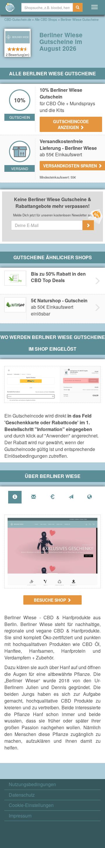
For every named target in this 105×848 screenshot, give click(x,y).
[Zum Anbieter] (52, 552)
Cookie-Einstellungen (31, 805)
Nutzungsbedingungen (32, 784)
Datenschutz (22, 795)
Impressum (20, 816)
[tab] (15, 497)
